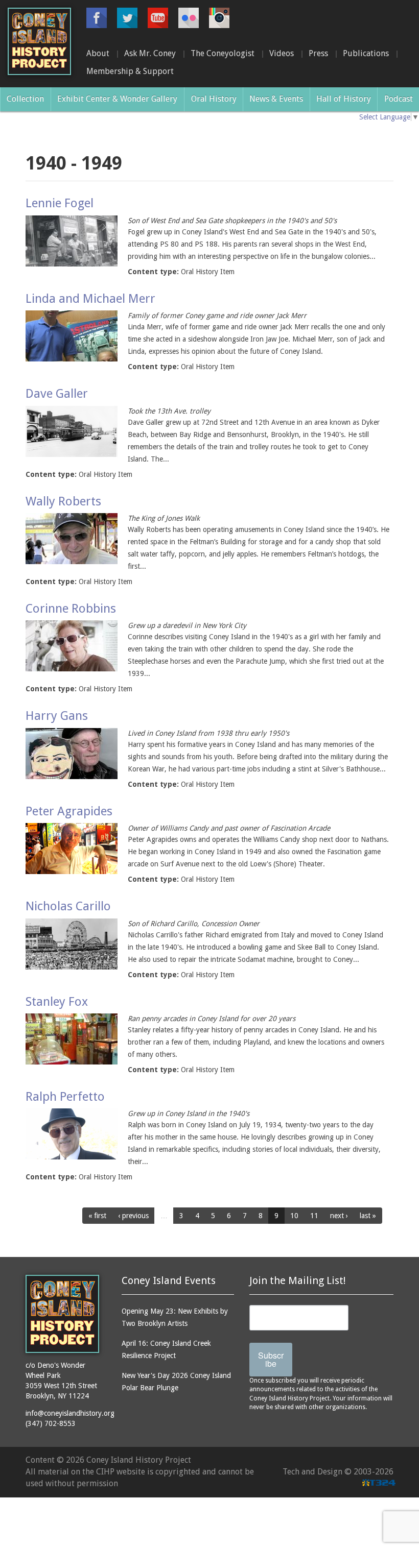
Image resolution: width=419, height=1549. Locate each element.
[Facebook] (96, 18)
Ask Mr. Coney (150, 53)
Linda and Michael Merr (90, 299)
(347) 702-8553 (51, 1423)
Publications (366, 53)
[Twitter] (127, 18)
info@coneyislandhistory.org (70, 1413)
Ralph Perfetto (65, 1097)
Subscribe (271, 1359)
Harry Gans (57, 716)
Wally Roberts (63, 501)
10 (294, 1216)
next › (339, 1216)
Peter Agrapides (69, 811)
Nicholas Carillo (68, 906)
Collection (25, 99)
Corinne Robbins (71, 608)
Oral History (214, 99)
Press (318, 53)
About (97, 53)
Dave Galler (57, 393)
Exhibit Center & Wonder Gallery (117, 99)
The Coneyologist (222, 53)
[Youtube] (158, 18)
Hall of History (343, 99)
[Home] (39, 41)
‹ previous (133, 1216)
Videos (281, 53)
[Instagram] (219, 18)
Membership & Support (130, 71)
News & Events (276, 99)
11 (314, 1216)
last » (368, 1216)
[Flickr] (188, 18)
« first (97, 1216)
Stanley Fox (57, 1002)
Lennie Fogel (60, 203)
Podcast (398, 99)
